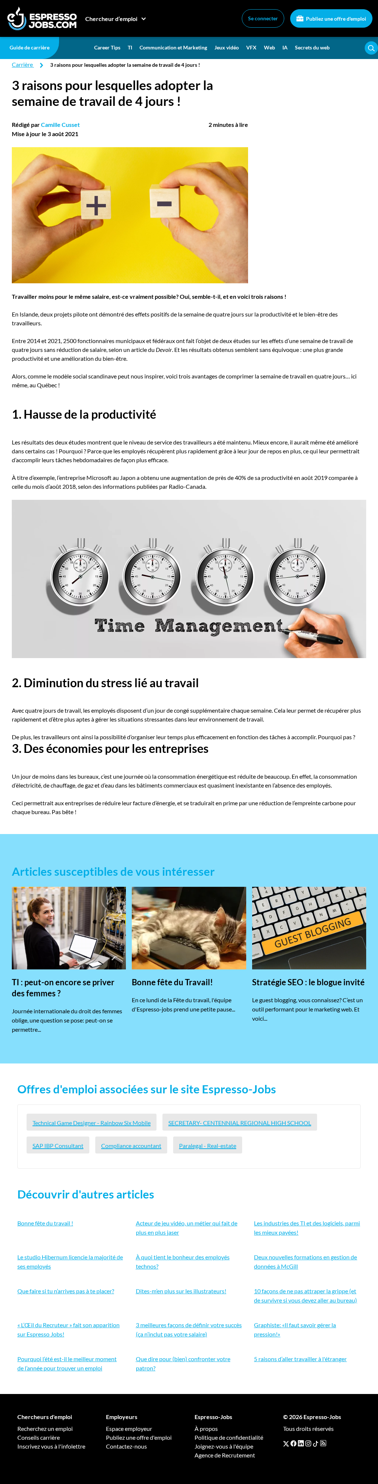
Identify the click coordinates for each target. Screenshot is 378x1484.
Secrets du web (312, 47)
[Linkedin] (301, 1443)
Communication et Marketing (173, 47)
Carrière (22, 64)
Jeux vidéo (226, 47)
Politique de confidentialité (229, 1437)
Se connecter (263, 18)
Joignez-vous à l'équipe (224, 1446)
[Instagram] (308, 1443)
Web (269, 47)
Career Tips (107, 47)
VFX (251, 47)
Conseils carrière (38, 1437)
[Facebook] (293, 1443)
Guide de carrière (29, 47)
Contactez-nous (126, 1446)
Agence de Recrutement (225, 1455)
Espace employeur (129, 1428)
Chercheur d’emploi (111, 18)
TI (130, 47)
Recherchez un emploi (45, 1428)
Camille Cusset (60, 124)
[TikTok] (316, 1443)
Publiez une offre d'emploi (335, 18)
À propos (206, 1428)
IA (285, 47)
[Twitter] (286, 1443)
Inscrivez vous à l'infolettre (51, 1446)
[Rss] (323, 1443)
